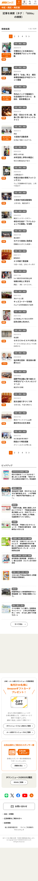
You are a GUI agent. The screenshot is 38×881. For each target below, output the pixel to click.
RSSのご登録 (18, 782)
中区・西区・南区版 (11, 7)
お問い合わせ (21, 806)
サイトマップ (19, 830)
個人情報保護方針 (11, 827)
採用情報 (7, 823)
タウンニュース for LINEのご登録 (18, 726)
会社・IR (24, 3)
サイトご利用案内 (26, 827)
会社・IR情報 (9, 814)
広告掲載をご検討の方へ (13, 818)
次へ (28, 36)
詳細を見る (18, 766)
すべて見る (18, 624)
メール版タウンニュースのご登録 (18, 732)
